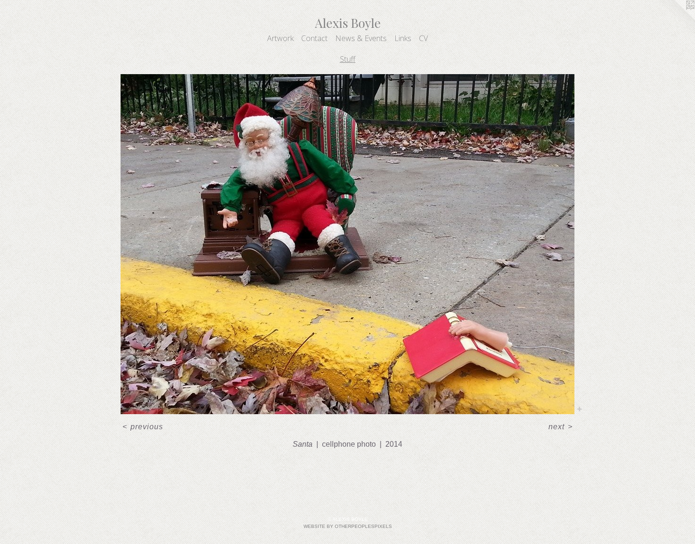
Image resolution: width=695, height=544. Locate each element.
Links (402, 38)
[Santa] (347, 244)
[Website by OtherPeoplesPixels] (676, 19)
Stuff (348, 59)
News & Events (361, 38)
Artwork (280, 38)
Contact (314, 38)
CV (423, 38)
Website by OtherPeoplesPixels (348, 526)
